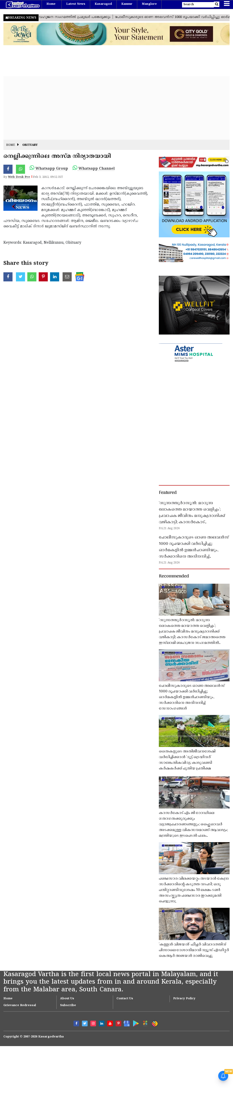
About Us (67, 998)
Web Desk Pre (19, 177)
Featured (168, 492)
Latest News (75, 4)
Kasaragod (103, 4)
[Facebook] (76, 1023)
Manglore (149, 4)
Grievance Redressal (19, 1005)
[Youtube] (110, 1023)
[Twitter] (85, 1023)
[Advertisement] (116, 108)
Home (51, 4)
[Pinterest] (118, 1023)
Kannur (126, 4)
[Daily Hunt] (144, 1023)
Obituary (30, 145)
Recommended (174, 576)
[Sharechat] (154, 1023)
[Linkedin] (101, 1023)
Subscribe (68, 1005)
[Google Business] (125, 1022)
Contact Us (124, 998)
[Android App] (135, 1022)
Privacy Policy (184, 998)
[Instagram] (93, 1023)
